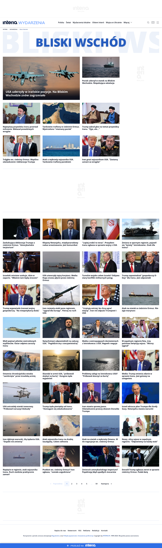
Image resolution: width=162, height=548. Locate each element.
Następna (105, 484)
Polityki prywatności (70, 536)
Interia (5, 29)
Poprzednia (57, 484)
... (91, 484)
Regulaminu (56, 536)
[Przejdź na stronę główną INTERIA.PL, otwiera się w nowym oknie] (10, 22)
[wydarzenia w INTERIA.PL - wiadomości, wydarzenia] (31, 22)
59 (96, 484)
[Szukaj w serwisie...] (148, 22)
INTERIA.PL (106, 536)
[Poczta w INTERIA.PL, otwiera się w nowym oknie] (153, 22)
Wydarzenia (13, 29)
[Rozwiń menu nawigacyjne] (157, 22)
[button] (81, 22)
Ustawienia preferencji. (86, 536)
